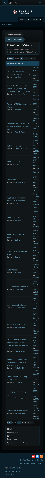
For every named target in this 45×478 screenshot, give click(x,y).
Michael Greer (20, 182)
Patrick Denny (20, 132)
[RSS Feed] (41, 456)
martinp (18, 77)
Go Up (9, 422)
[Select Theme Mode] (16, 2)
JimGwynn (19, 289)
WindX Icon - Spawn (15, 217)
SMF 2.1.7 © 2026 (12, 471)
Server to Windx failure (16, 324)
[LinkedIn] (37, 456)
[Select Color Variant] (40, 2)
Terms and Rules (29, 463)
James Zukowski (21, 148)
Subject (10, 63)
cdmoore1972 (20, 94)
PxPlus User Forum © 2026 (31, 460)
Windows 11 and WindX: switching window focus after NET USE (17, 362)
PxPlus (35, 314)
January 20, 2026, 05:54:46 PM (36, 104)
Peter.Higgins (38, 384)
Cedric (17, 203)
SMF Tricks (16, 468)
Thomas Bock (20, 308)
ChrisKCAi (19, 382)
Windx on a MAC (14, 179)
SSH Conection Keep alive (17, 286)
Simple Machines (12, 474)
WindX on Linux (13, 161)
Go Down (10, 58)
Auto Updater (12, 270)
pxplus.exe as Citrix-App (17, 305)
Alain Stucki (19, 368)
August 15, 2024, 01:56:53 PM (36, 216)
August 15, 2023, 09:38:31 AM (36, 303)
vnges (17, 164)
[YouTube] (33, 456)
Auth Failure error (14, 146)
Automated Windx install (17, 410)
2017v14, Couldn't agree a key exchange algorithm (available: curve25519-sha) (18, 88)
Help (20, 463)
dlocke (17, 257)
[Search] (29, 19)
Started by (18, 63)
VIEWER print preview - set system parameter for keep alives (18, 126)
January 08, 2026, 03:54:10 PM (36, 123)
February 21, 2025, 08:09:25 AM (36, 177)
